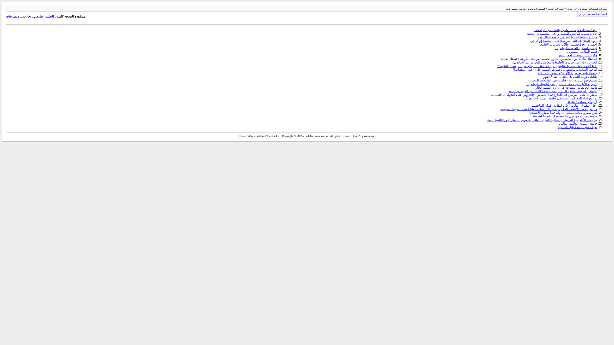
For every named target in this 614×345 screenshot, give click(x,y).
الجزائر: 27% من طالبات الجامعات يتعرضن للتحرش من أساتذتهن (554, 62)
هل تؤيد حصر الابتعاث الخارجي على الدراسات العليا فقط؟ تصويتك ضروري (548, 109)
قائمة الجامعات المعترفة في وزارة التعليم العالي (565, 87)
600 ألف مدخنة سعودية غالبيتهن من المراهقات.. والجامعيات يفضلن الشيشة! (547, 66)
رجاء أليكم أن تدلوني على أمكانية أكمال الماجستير (564, 105)
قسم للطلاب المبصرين (582, 51)
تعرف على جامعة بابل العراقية (577, 127)
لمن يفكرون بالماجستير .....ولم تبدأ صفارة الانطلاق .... (561, 113)
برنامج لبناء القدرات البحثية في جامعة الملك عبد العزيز (561, 98)
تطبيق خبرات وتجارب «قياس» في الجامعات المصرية (562, 80)
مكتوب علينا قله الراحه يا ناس (577, 55)
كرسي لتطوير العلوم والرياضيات (576, 48)
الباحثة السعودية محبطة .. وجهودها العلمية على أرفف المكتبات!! (555, 69)
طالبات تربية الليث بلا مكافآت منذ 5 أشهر (570, 77)
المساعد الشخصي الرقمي (593, 13)
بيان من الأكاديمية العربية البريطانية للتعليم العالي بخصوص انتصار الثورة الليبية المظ (542, 120)
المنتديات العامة (556, 8)
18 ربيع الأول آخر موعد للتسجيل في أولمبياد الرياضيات (561, 84)
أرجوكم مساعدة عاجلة (582, 102)
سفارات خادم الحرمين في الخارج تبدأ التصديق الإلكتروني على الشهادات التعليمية (544, 95)
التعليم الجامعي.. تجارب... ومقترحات (30, 16)
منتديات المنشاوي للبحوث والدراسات (587, 8)
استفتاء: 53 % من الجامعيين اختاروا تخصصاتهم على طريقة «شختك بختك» (548, 59)
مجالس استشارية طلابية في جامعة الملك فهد (567, 37)
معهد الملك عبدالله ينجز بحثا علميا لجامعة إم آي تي (563, 41)
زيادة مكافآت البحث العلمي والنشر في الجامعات (565, 30)
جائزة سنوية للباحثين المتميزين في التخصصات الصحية (561, 33)
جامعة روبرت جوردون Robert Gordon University (565, 116)
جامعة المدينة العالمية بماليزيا (577, 123)
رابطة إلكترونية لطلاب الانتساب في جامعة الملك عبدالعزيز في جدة (553, 91)
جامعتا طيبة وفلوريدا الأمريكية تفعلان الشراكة (567, 73)
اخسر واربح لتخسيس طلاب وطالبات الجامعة (568, 44)
